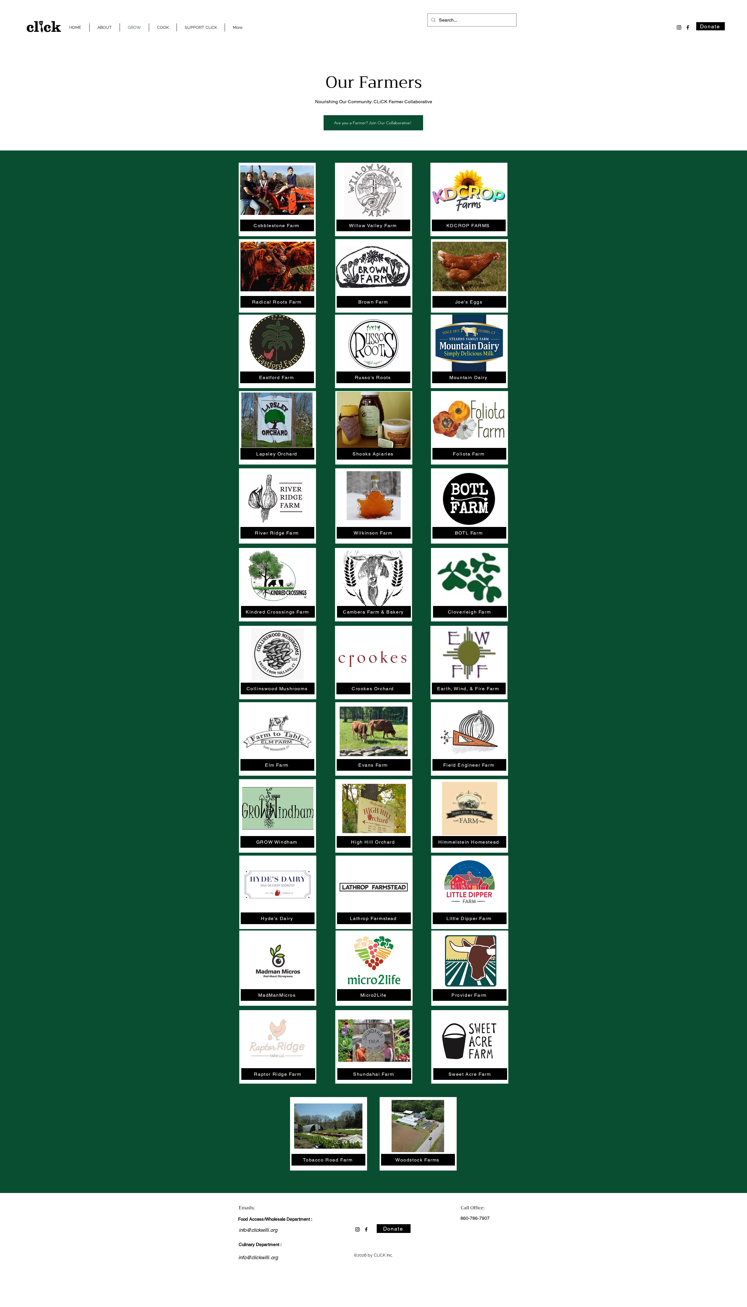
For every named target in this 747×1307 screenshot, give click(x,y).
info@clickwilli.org (258, 1230)
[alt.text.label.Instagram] (679, 27)
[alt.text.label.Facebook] (688, 27)
